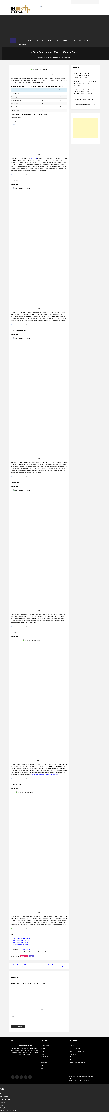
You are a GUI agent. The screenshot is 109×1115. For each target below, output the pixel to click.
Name (13, 1009)
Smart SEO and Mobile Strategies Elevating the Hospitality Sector (83, 75)
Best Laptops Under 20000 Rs (21, 940)
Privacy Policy (74, 1059)
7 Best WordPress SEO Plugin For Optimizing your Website (22, 966)
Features (43, 1048)
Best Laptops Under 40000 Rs (20, 942)
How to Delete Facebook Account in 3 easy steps (54, 966)
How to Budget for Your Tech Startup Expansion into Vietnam (85, 83)
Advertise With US (85, 40)
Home (19, 40)
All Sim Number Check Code (20, 944)
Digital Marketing (46, 40)
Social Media (44, 1062)
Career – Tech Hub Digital (77, 1051)
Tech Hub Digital (65, 57)
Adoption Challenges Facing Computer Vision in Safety (84, 98)
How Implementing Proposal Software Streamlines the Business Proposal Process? (84, 91)
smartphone (34, 158)
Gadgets (57, 40)
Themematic (86, 1080)
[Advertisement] (54, 26)
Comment (14, 988)
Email (42, 1009)
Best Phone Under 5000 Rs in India (22, 938)
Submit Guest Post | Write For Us (78, 1062)
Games (42, 1054)
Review (65, 40)
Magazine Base (77, 1080)
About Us (72, 1045)
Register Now (22, 45)
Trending (43, 1068)
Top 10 (36, 40)
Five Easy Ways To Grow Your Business (84, 105)
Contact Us (73, 1054)
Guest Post (73, 40)
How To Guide (27, 40)
